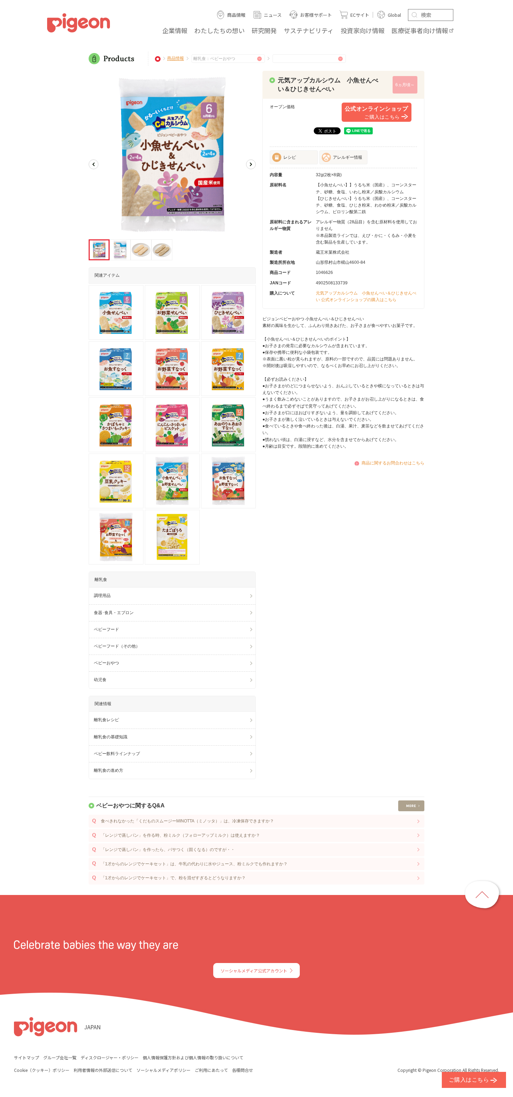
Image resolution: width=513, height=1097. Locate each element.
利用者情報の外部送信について (103, 1070)
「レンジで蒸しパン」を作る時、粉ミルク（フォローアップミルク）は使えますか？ (180, 835)
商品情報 (175, 58)
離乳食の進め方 (108, 770)
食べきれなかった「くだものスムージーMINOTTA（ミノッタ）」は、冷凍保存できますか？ (187, 821)
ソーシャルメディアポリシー (163, 1070)
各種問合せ (242, 1070)
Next (251, 164)
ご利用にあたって (211, 1070)
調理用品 (102, 595)
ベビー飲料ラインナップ (117, 753)
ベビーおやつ (106, 663)
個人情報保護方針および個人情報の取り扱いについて (193, 1057)
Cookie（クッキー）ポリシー (41, 1070)
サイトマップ (26, 1057)
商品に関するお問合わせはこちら (393, 463)
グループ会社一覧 (59, 1057)
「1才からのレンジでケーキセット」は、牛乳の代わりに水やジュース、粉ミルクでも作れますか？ (194, 863)
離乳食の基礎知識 (110, 736)
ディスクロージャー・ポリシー (110, 1057)
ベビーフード (106, 629)
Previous (93, 164)
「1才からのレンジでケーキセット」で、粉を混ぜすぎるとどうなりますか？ (173, 877)
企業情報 (174, 30)
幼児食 (100, 679)
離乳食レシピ (106, 719)
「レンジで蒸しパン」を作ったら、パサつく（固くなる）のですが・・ (168, 849)
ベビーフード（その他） (117, 646)
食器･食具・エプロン (114, 612)
